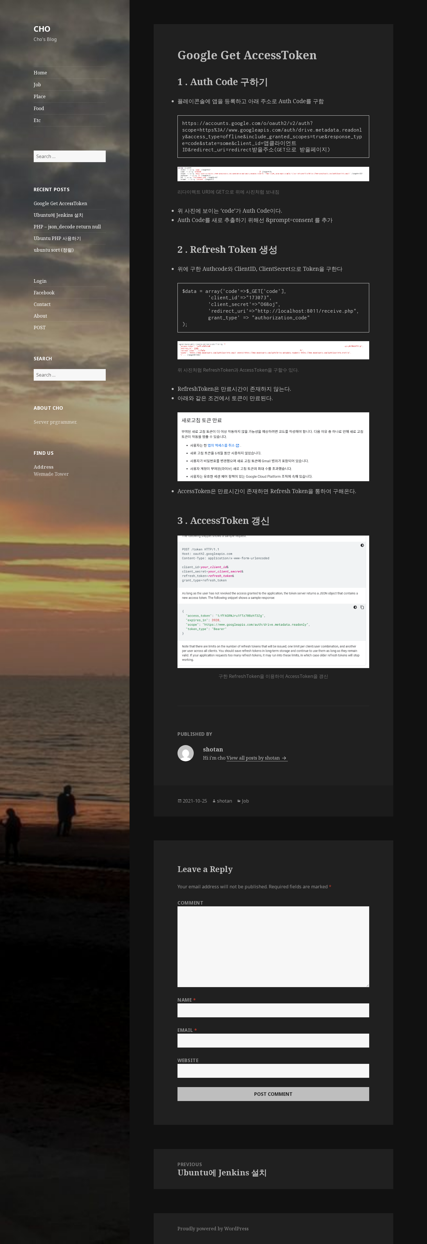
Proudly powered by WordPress (213, 1228)
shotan (224, 801)
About (40, 316)
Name (186, 1000)
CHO (42, 28)
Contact (42, 304)
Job (37, 84)
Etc (37, 120)
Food (39, 108)
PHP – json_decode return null (67, 226)
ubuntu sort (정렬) (53, 250)
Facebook (44, 292)
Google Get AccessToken (60, 203)
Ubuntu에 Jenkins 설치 (58, 215)
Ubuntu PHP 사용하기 (57, 238)
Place (40, 96)
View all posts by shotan (254, 758)
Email (187, 1030)
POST (40, 327)
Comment (190, 903)
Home (40, 72)
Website (187, 1060)
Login (40, 281)
